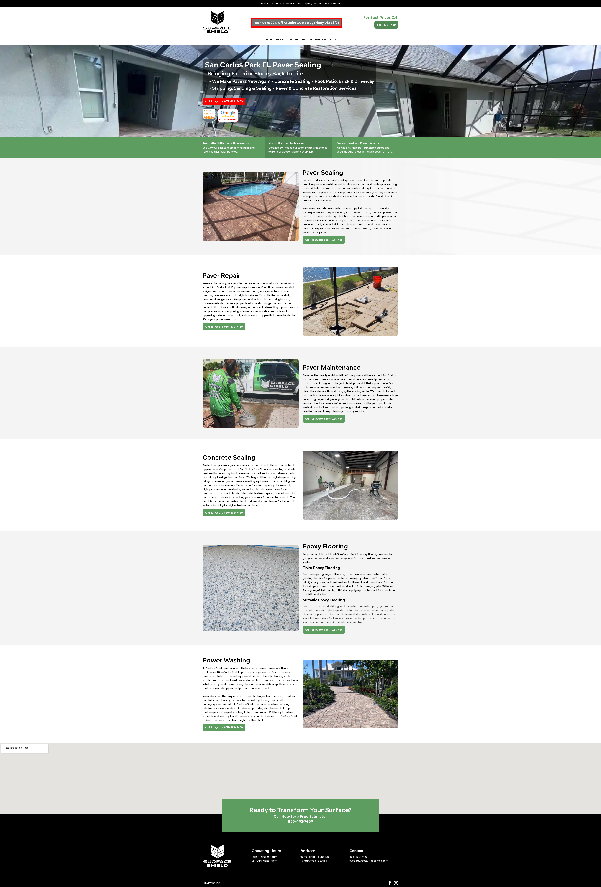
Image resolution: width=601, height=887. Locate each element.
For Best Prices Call (380, 18)
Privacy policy (211, 883)
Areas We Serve (310, 39)
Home (268, 39)
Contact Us (329, 39)
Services (279, 39)
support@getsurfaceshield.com (368, 861)
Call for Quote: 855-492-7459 (224, 101)
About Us (292, 39)
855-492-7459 (386, 25)
